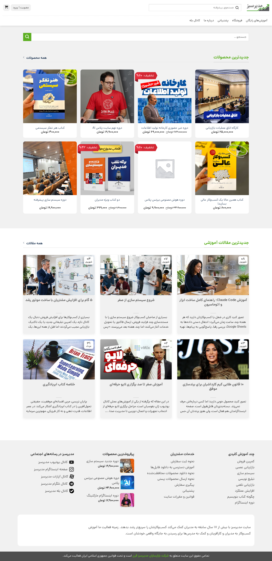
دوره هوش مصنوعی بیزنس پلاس (165, 200)
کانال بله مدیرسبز (56, 491)
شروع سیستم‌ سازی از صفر (136, 300)
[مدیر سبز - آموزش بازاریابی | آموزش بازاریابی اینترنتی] (258, 7)
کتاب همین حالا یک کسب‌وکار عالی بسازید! (222, 202)
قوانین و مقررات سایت (179, 496)
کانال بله (194, 20)
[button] (6, 7)
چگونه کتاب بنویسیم (240, 496)
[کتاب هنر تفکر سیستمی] (50, 96)
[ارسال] (27, 37)
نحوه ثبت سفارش (182, 461)
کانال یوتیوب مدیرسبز (53, 462)
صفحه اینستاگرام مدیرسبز (51, 469)
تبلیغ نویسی (246, 478)
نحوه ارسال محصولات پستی (175, 478)
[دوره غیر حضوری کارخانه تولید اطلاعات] (165, 96)
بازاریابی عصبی (245, 467)
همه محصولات (36, 57)
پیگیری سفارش (184, 484)
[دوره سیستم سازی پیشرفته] (50, 168)
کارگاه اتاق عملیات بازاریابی (222, 128)
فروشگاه (237, 20)
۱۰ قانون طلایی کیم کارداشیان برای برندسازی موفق (213, 386)
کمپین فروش (245, 461)
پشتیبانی (223, 20)
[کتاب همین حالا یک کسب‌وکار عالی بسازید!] (222, 168)
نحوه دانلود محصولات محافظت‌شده (170, 473)
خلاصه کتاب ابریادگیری (59, 384)
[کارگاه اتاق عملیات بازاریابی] (222, 96)
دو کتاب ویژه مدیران (107, 200)
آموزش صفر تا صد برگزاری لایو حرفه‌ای (136, 384)
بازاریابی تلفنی (245, 484)
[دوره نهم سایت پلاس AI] (107, 96)
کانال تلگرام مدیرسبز (54, 483)
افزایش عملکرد (244, 490)
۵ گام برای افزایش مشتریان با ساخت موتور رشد (58, 300)
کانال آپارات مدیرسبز (54, 476)
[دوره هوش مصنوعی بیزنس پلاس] (165, 168)
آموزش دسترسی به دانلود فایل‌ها (172, 467)
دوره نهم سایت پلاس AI (107, 128)
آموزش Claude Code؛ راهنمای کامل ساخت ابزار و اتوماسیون (213, 302)
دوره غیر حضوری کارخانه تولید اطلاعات (164, 128)
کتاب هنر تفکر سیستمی (50, 128)
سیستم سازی (245, 473)
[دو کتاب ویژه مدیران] (107, 168)
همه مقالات (34, 243)
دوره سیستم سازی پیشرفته (50, 200)
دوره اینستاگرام (244, 502)
